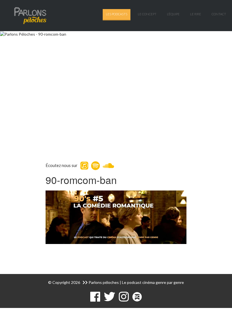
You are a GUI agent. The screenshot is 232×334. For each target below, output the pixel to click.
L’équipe (173, 14)
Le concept (147, 14)
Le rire (195, 14)
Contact (219, 14)
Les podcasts (116, 14)
